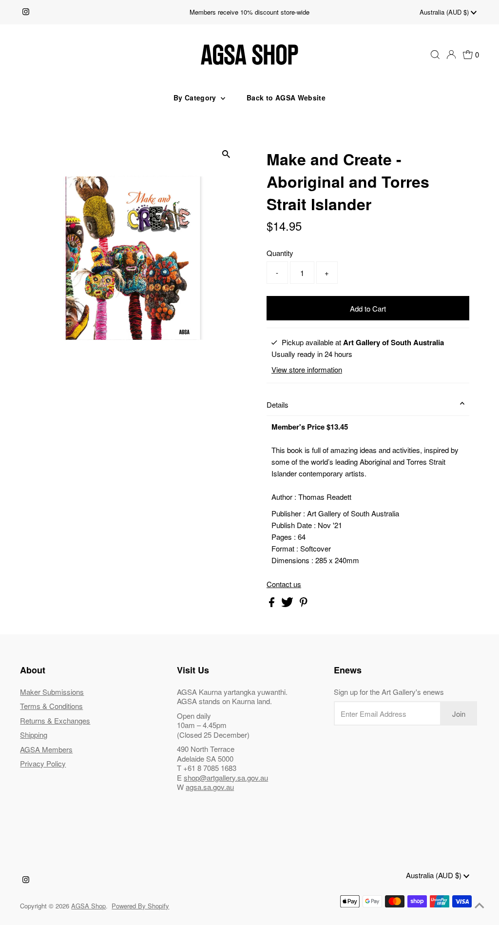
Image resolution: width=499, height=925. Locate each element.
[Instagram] (26, 12)
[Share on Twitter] (288, 604)
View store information (306, 369)
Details (277, 404)
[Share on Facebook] (272, 604)
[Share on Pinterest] (303, 604)
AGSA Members (46, 749)
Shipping (33, 734)
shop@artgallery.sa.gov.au (226, 777)
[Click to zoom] (226, 154)
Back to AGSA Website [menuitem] (286, 97)
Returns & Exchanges (55, 720)
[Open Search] (435, 54)
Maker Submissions (52, 692)
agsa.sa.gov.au (210, 787)
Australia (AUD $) (445, 12)
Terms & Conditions (51, 706)
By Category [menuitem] (195, 97)
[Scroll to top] (479, 905)
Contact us (284, 584)
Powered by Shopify (140, 905)
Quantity (280, 253)
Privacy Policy (43, 763)
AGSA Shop (88, 905)
